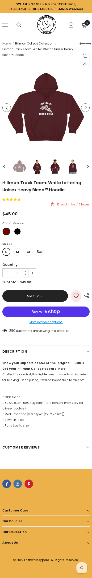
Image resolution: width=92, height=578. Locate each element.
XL (28, 251)
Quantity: (10, 264)
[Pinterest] (29, 484)
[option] (46, 107)
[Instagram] (17, 484)
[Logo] (46, 24)
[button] (11, 199)
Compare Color (74, 145)
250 (12, 330)
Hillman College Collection (34, 43)
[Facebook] (6, 484)
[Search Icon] (19, 25)
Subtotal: (10, 282)
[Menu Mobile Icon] (5, 25)
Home (6, 43)
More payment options (46, 322)
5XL (40, 251)
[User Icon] (71, 24)
